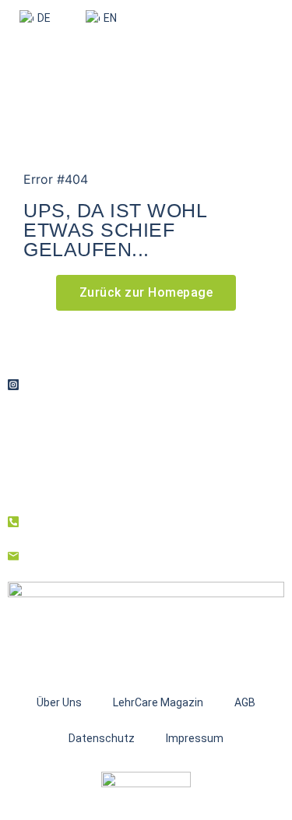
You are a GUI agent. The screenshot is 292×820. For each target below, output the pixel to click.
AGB (244, 702)
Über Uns (59, 702)
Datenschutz (102, 738)
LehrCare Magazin (158, 702)
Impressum (194, 738)
